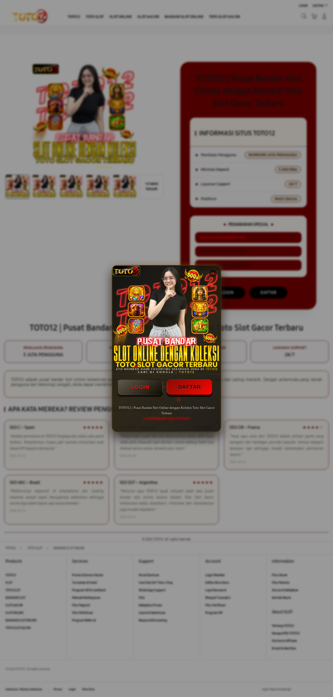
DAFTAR (189, 387)
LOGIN (140, 387)
